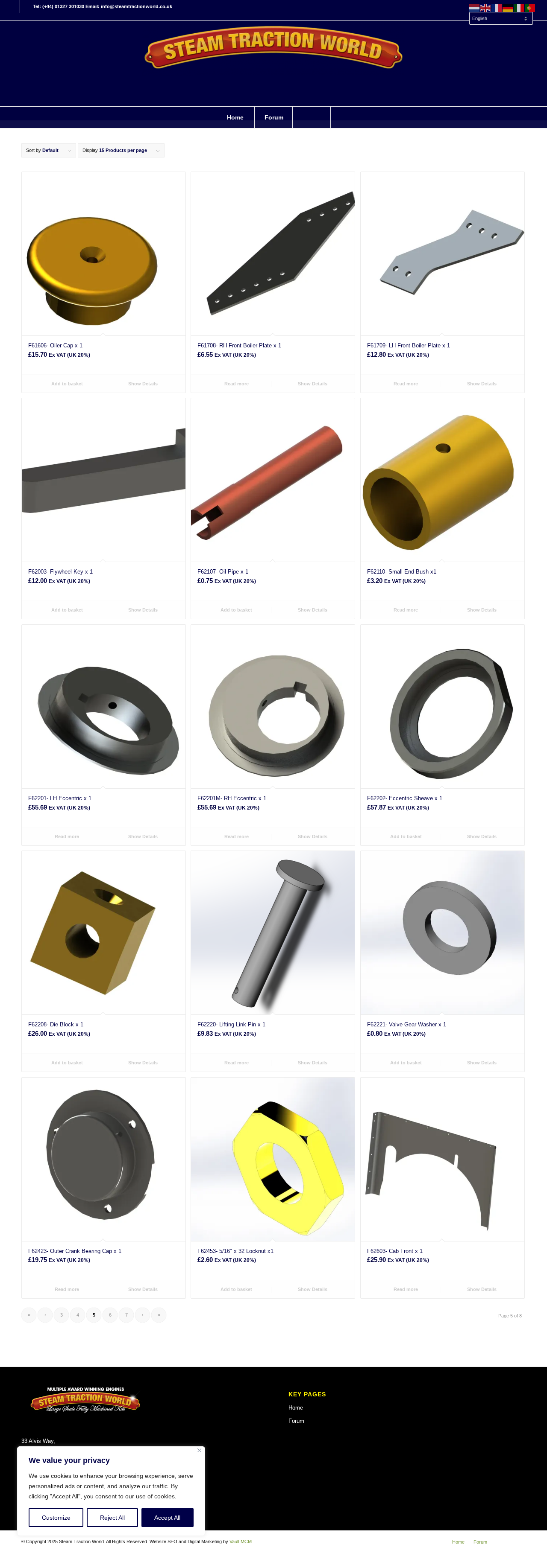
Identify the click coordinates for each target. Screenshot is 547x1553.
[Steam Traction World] (273, 63)
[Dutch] (474, 7)
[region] (111, 1491)
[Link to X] (26, 6)
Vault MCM (240, 1541)
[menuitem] (500, 14)
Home (295, 1407)
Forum (296, 1421)
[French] (497, 7)
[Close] (199, 1450)
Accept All (167, 1517)
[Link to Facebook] (13, 6)
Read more (236, 383)
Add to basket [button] (66, 383)
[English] (485, 7)
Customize (56, 1517)
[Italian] (519, 7)
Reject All (112, 1517)
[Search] (311, 117)
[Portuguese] (530, 7)
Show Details (142, 383)
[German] (508, 7)
